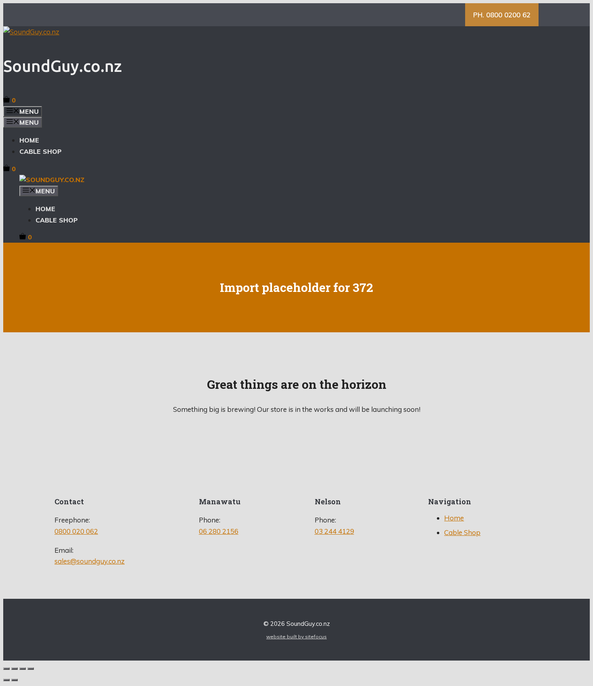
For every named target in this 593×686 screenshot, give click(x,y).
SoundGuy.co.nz (62, 66)
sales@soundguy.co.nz (89, 561)
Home (29, 140)
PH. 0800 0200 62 (501, 14)
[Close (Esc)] (30, 668)
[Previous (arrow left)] (6, 680)
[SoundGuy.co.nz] (51, 180)
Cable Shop (40, 151)
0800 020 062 (76, 531)
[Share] (22, 668)
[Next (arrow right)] (14, 680)
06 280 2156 (218, 531)
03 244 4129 (334, 531)
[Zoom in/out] (6, 668)
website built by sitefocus (296, 637)
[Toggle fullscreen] (14, 668)
